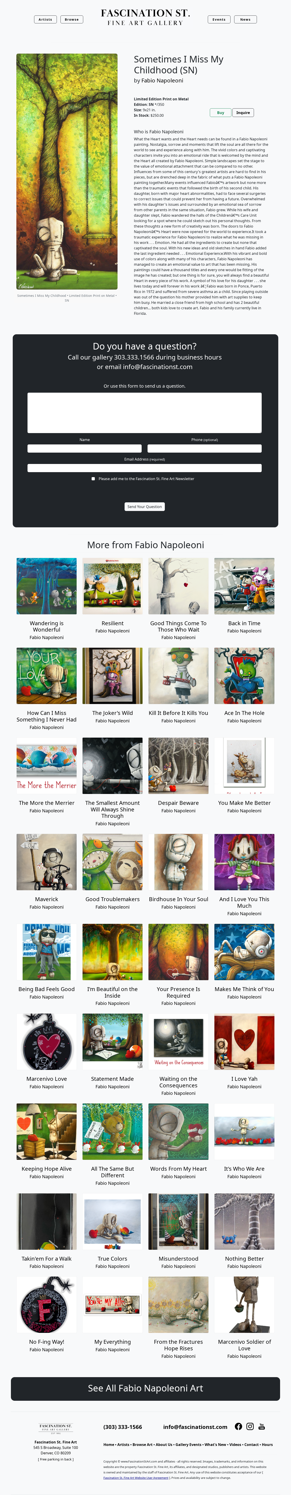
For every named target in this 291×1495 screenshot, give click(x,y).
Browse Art (143, 1444)
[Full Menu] (145, 17)
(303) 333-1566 (122, 1427)
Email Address (144, 459)
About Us (164, 1444)
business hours (199, 357)
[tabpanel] (201, 226)
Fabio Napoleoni (162, 80)
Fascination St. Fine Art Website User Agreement (135, 1478)
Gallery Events (188, 1444)
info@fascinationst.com (158, 366)
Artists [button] (45, 19)
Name (85, 439)
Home (108, 1444)
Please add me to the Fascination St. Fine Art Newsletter (146, 478)
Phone (204, 439)
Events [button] (219, 19)
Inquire (243, 112)
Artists (123, 1444)
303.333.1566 (134, 357)
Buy (220, 112)
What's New (215, 1444)
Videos (235, 1444)
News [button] (245, 19)
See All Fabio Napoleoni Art (145, 1388)
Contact (251, 1444)
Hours (267, 1444)
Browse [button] (72, 19)
